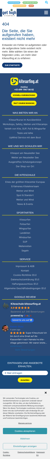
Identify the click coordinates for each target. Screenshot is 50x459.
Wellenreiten (25, 246)
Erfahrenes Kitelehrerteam (25, 186)
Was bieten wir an (30, 2)
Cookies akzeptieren (25, 431)
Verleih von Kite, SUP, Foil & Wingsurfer (25, 128)
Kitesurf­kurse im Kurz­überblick (25, 119)
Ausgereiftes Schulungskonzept (25, 162)
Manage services (25, 423)
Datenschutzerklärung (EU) (25, 279)
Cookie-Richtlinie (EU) (25, 275)
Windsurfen (25, 237)
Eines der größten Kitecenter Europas (25, 182)
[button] (45, 392)
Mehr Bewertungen (25, 349)
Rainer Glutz (16, 326)
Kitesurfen (25, 219)
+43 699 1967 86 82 (24, 89)
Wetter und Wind (25, 190)
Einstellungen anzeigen (25, 446)
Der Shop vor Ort (25, 166)
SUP (25, 241)
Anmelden (25, 380)
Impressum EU (40, 453)
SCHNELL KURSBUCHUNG (24, 95)
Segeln (25, 250)
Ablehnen (25, 438)
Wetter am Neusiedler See (25, 157)
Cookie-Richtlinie (6, 453)
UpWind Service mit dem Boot (25, 137)
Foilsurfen (25, 224)
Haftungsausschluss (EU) (25, 283)
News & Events (25, 204)
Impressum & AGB (25, 266)
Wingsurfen (25, 228)
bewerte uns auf (20, 320)
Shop (31, 5)
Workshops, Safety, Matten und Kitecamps (25, 124)
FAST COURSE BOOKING (24, 103)
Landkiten (25, 233)
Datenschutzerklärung (26, 452)
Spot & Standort (25, 195)
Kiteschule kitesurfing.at (26, 303)
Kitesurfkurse (13, 2)
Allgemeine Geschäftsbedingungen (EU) (25, 288)
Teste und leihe (25, 133)
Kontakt (25, 270)
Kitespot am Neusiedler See (25, 153)
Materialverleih (19, 5)
